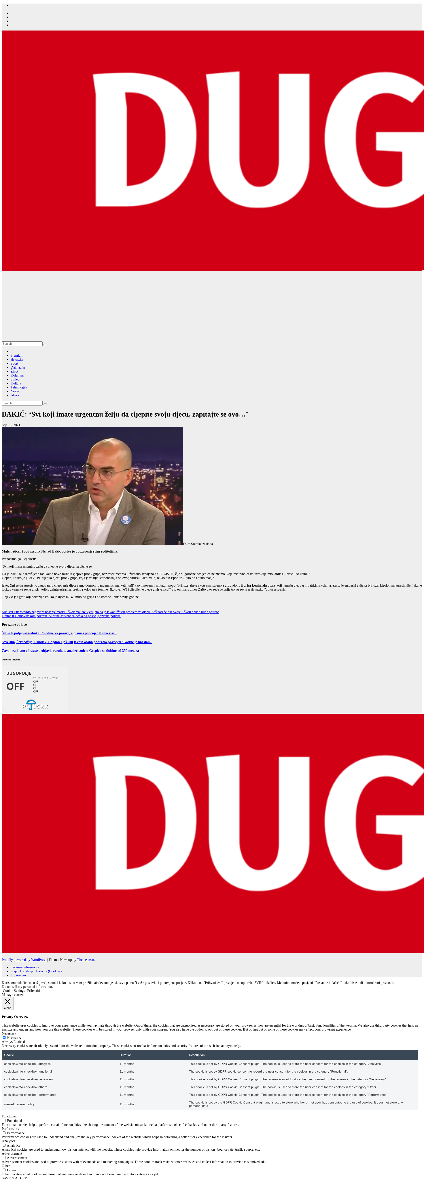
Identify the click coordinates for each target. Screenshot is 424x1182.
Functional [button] (9, 1116)
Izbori (15, 395)
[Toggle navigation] (3, 340)
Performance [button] (10, 1128)
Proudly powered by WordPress (24, 960)
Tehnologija (19, 387)
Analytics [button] (8, 1141)
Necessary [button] (9, 1033)
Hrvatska (17, 359)
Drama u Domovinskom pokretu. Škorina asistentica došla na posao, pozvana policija (61, 616)
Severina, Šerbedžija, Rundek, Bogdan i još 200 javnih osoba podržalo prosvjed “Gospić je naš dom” (77, 642)
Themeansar (85, 960)
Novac (15, 391)
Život (14, 371)
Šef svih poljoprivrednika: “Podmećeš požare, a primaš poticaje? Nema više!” (59, 633)
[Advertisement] (212, 304)
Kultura (16, 383)
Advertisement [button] (12, 1153)
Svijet (15, 379)
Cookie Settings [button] (14, 991)
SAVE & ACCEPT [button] (15, 1178)
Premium (17, 355)
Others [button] (6, 1166)
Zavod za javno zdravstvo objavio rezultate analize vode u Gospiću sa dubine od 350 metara (70, 650)
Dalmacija (18, 367)
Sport (14, 363)
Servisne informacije (25, 967)
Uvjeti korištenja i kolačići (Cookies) (36, 971)
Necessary (14, 1038)
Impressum (18, 975)
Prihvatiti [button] (33, 991)
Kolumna (17, 375)
